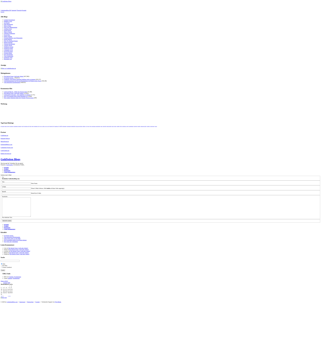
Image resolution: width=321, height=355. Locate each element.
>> (10, 296)
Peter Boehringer (8, 24)
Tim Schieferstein (8, 56)
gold (61, 126)
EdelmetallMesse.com (6, 144)
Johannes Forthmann (9, 33)
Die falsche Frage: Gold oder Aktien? (14, 76)
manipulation (98, 126)
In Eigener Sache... (9, 78)
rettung (115, 126)
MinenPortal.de (5, 141)
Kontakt (24, 10)
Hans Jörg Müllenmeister (10, 27)
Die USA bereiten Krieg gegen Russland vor (16, 96)
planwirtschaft (109, 126)
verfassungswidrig (144, 126)
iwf (86, 126)
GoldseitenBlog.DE (6, 10)
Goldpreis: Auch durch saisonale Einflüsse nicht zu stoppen (19, 79)
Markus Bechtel (8, 42)
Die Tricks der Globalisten (11, 241)
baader (3, 126)
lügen (91, 126)
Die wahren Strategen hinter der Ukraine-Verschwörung (19, 98)
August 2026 (6, 282)
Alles (3, 264)
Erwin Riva (7, 35)
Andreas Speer (8, 29)
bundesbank (16, 126)
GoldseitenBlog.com (12, 302)
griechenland (69, 126)
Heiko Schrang (8, 36)
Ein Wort (4, 265)
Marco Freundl (8, 32)
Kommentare (17, 277)
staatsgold (135, 126)
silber (121, 126)
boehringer (11, 126)
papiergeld (104, 126)
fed (53, 126)
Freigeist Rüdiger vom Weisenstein (13, 38)
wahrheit (148, 126)
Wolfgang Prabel (8, 48)
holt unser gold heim (79, 126)
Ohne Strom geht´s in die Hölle (12, 238)
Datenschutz (30, 302)
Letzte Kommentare (9, 172)
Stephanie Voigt (8, 57)
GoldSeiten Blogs (10, 159)
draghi (33, 126)
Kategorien (7, 170)
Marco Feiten (7, 26)
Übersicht (19, 10)
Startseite (13, 10)
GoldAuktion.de (5, 150)
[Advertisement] (31, 6)
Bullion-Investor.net (6, 153)
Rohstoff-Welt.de (5, 138)
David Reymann (8, 51)
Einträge (11, 277)
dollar (30, 126)
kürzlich (6, 167)
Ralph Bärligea (8, 39)
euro (47, 126)
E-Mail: (4, 186)
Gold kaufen (9, 165)
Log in (2, 12)
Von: (3, 182)
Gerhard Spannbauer (9, 20)
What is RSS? (4, 281)
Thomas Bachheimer (9, 44)
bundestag (19, 126)
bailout (5, 126)
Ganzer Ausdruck (7, 267)
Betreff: (4, 191)
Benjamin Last (8, 59)
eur (45, 126)
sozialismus (124, 126)
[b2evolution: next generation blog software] (4, 297)
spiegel (127, 126)
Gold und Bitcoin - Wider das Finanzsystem (15, 92)
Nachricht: (5, 196)
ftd (58, 126)
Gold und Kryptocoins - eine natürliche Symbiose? (17, 95)
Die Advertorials (8, 54)
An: (3, 177)
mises (101, 126)
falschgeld (51, 126)
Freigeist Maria (8, 53)
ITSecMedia (58, 302)
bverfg (23, 126)
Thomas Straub (8, 45)
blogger (8, 126)
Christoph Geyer (8, 50)
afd (1, 126)
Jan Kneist (7, 23)
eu (41, 126)
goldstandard (64, 126)
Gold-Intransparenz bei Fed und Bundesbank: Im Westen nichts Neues (22, 81)
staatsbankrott (131, 126)
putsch (113, 126)
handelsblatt (73, 126)
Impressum (22, 302)
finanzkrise (56, 126)
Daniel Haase (7, 30)
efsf (38, 126)
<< (2, 296)
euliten (43, 126)
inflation (84, 126)
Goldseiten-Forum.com (7, 147)
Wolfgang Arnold (8, 47)
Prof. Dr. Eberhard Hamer (11, 41)
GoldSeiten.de (4, 135)
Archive (6, 169)
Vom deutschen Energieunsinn (12, 82)
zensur (156, 126)
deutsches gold (26, 126)
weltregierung (152, 126)
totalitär (139, 126)
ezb (48, 126)
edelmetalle (36, 126)
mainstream (94, 126)
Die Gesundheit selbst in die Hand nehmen (15, 240)
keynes (88, 126)
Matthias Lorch (8, 21)
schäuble (118, 126)
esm (40, 126)
